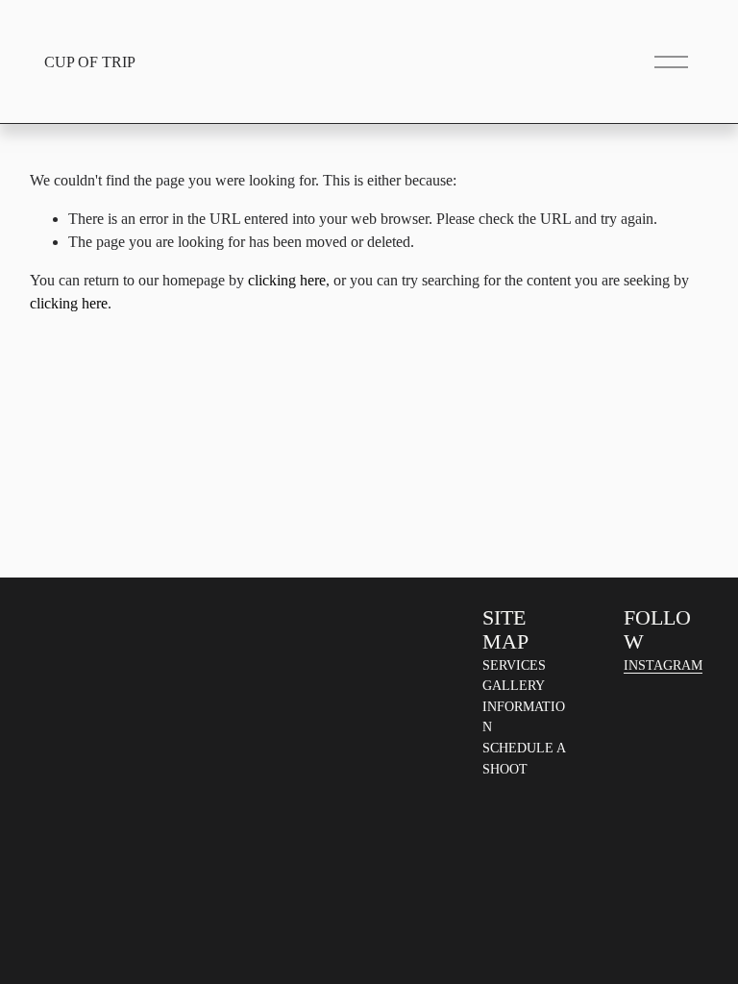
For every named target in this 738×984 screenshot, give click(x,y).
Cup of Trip (89, 62)
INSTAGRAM (663, 665)
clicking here (287, 280)
